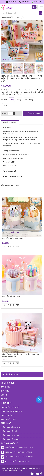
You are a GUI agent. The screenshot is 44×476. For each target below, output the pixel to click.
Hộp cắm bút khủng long (12, 238)
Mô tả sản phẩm (9, 122)
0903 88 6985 (26, 2)
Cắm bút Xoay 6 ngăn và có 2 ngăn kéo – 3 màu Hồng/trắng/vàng (21, 355)
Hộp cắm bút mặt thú (11, 296)
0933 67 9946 (38, 2)
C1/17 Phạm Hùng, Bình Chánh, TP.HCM (19, 461)
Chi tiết (16, 247)
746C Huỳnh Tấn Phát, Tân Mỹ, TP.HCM (19, 457)
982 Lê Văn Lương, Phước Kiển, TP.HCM (19, 448)
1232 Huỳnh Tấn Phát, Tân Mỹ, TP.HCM (18, 452)
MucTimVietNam (13, 2)
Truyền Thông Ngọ (33, 468)
